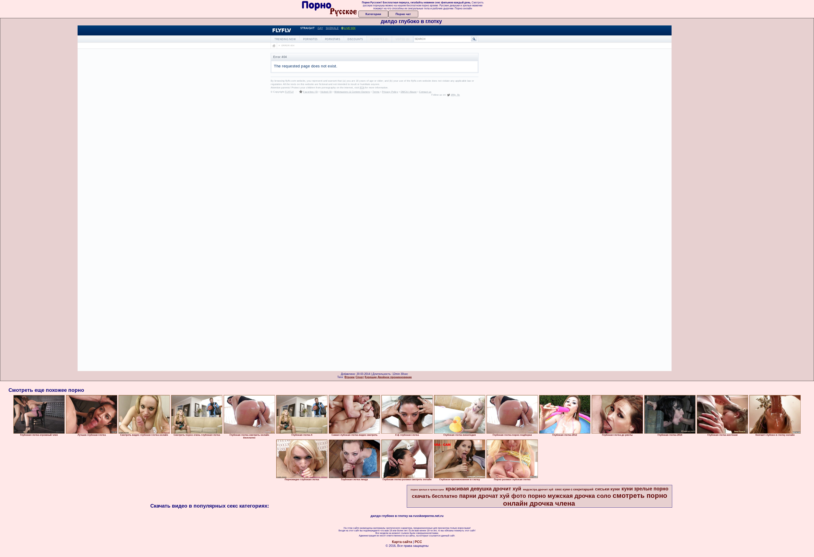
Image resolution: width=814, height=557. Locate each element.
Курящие (371, 377)
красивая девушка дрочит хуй (483, 488)
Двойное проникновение (395, 377)
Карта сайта (402, 542)
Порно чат (403, 14)
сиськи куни (607, 489)
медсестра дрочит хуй (538, 489)
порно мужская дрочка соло (569, 496)
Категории (373, 14)
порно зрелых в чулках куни (427, 489)
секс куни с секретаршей (574, 489)
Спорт (359, 377)
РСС (418, 542)
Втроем (349, 377)
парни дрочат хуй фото (492, 496)
